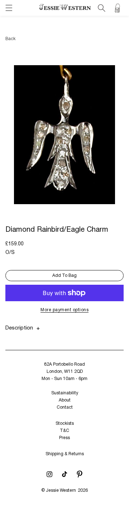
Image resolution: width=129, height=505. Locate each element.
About (65, 400)
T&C (64, 431)
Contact (65, 407)
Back (10, 39)
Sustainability (64, 393)
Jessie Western (61, 490)
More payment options (64, 310)
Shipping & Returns (65, 454)
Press (64, 438)
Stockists (65, 423)
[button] (9, 8)
